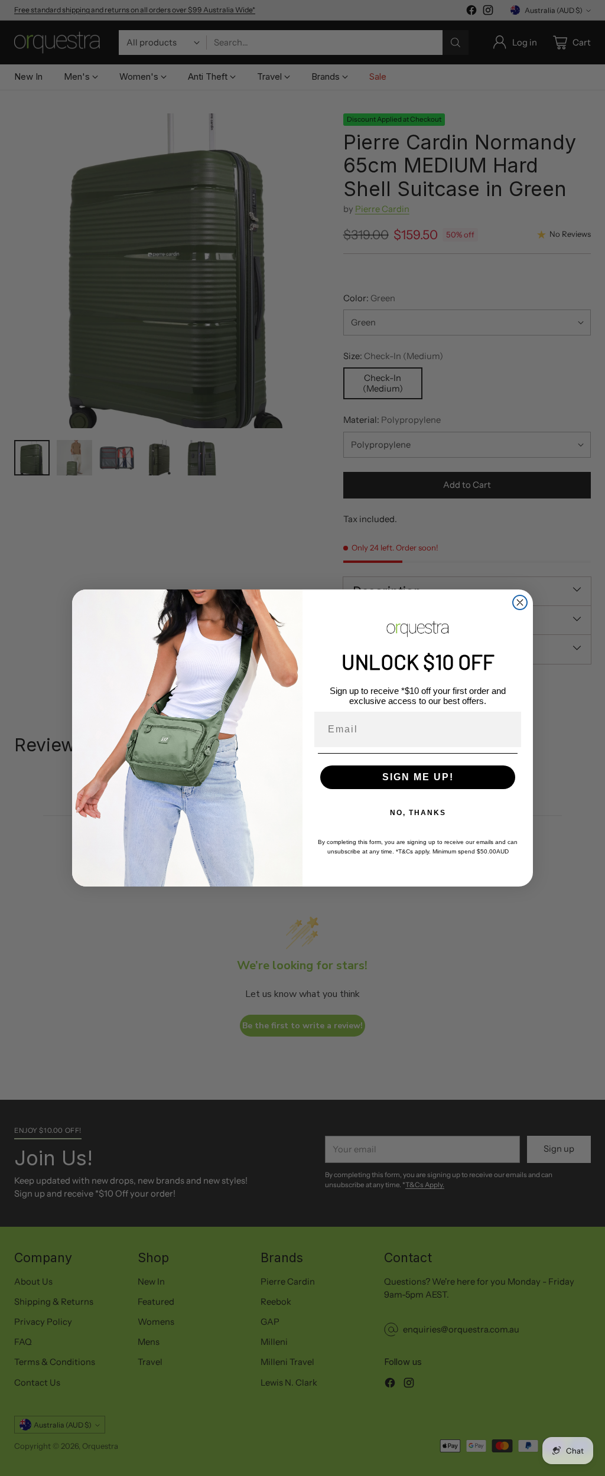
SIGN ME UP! (418, 777)
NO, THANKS (418, 813)
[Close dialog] (520, 602)
